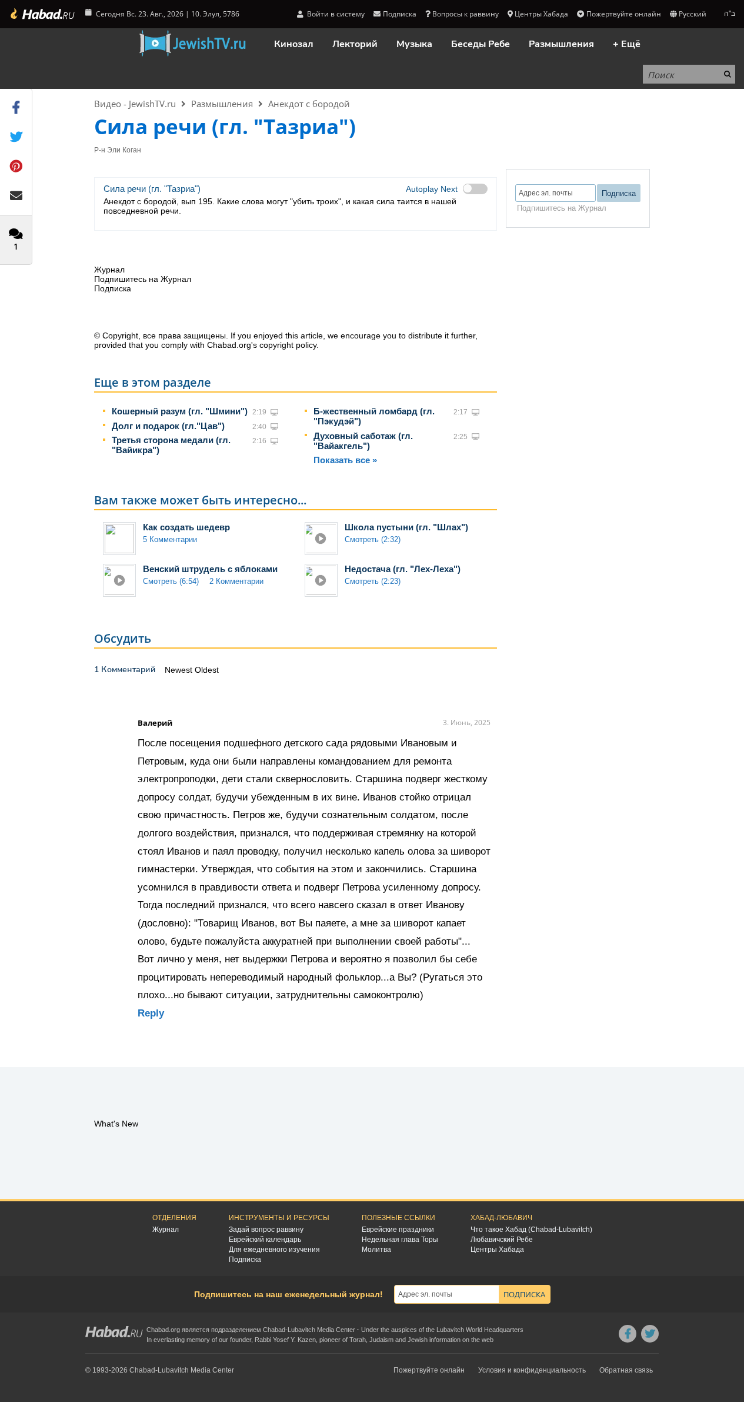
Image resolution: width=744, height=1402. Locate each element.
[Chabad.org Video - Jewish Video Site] (192, 43)
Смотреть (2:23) (373, 581)
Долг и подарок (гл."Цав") (168, 426)
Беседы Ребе (480, 44)
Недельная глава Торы (400, 1239)
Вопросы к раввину (465, 14)
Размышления (561, 44)
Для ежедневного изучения (274, 1249)
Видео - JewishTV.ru (135, 103)
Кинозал (293, 44)
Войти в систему (335, 14)
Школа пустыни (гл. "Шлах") (406, 527)
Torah (357, 1339)
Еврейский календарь (265, 1239)
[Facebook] (627, 1334)
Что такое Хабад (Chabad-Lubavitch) (531, 1229)
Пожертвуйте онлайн (623, 14)
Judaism (381, 1339)
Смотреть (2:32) (373, 539)
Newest (180, 670)
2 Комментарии (236, 581)
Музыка (414, 44)
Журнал (165, 1229)
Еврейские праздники (398, 1229)
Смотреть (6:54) (171, 581)
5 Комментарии (170, 539)
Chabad (274, 1329)
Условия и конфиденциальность (532, 1370)
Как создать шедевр (186, 527)
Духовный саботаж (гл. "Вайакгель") (363, 441)
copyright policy (287, 345)
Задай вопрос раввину (266, 1229)
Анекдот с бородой (309, 103)
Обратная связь (626, 1370)
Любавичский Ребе (502, 1239)
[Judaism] (42, 14)
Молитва (376, 1249)
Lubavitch (301, 1329)
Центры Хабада (497, 1249)
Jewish (418, 1339)
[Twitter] (650, 1334)
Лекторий (355, 44)
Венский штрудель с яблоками (210, 569)
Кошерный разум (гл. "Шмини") (180, 411)
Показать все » (345, 460)
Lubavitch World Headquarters (479, 1329)
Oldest (207, 670)
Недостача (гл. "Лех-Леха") (403, 569)
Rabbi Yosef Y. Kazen (285, 1339)
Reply (151, 1013)
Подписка (245, 1259)
